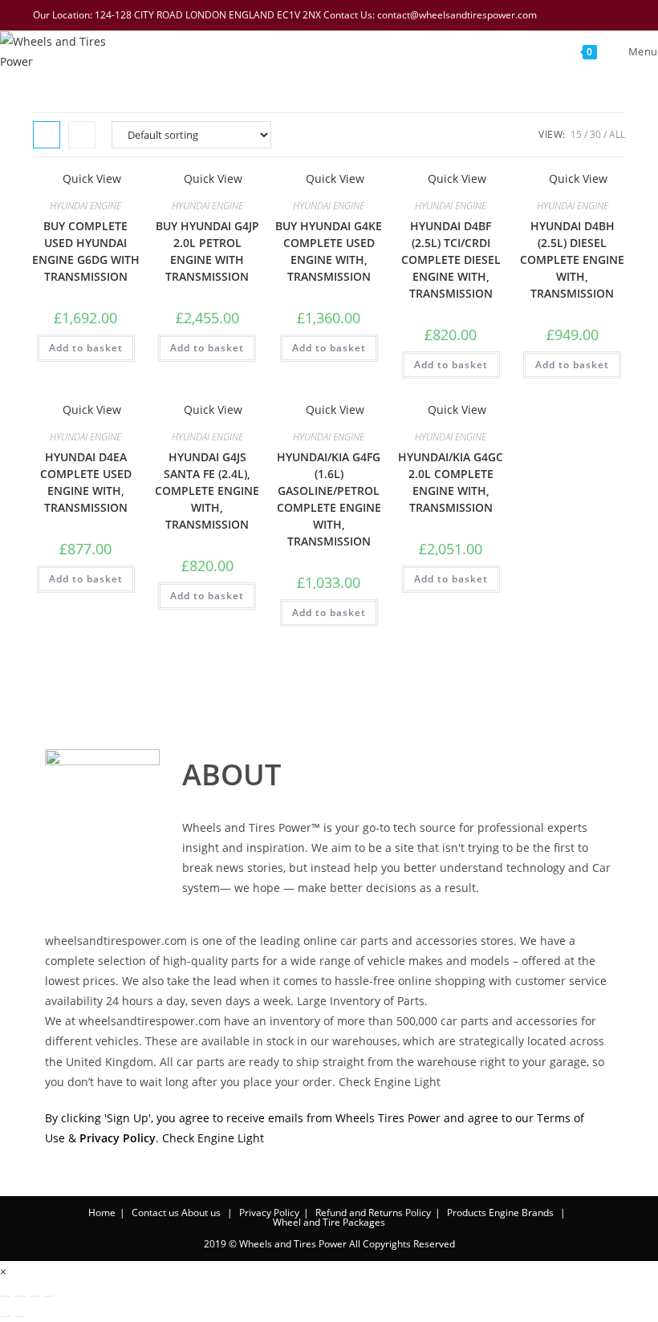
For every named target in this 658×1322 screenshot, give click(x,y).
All (617, 134)
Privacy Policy (269, 1212)
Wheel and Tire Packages (329, 1222)
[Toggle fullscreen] (20, 1296)
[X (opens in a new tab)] (515, 15)
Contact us (155, 1212)
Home (102, 1212)
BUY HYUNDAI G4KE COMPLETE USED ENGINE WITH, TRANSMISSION (328, 251)
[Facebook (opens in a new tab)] (536, 15)
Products (466, 1212)
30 (595, 134)
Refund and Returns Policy (373, 1212)
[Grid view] (46, 134)
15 (576, 134)
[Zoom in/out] (5, 1296)
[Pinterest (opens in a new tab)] (556, 15)
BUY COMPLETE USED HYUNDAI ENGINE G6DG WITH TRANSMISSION (86, 251)
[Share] (34, 1296)
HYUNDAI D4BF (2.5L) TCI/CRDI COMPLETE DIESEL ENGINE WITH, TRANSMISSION (451, 259)
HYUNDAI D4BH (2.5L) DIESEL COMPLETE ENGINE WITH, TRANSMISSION (572, 259)
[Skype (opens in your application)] (598, 15)
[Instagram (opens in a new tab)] (577, 15)
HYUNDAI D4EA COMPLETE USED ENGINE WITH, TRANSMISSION (86, 482)
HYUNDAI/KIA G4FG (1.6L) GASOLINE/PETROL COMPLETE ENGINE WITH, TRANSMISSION (329, 499)
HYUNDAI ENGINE (85, 206)
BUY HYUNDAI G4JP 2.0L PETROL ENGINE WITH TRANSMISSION (207, 251)
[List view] (81, 134)
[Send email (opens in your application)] (617, 15)
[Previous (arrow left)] (5, 1316)
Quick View (90, 178)
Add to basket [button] (86, 348)
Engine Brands (521, 1212)
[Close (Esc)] (49, 1296)
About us (201, 1212)
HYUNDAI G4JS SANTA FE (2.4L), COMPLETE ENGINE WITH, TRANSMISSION (207, 490)
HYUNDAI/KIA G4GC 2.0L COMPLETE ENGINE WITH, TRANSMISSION (450, 482)
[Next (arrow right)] (20, 1316)
